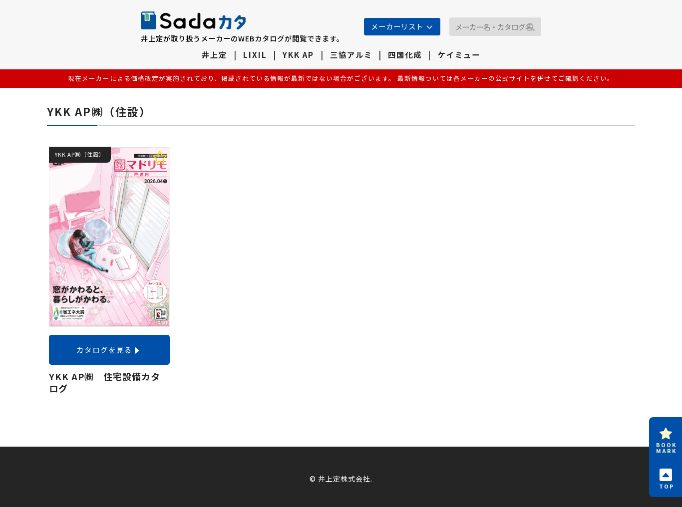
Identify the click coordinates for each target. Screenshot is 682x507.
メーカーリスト (397, 26)
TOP (666, 486)
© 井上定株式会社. (341, 479)
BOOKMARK (666, 448)
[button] (531, 27)
